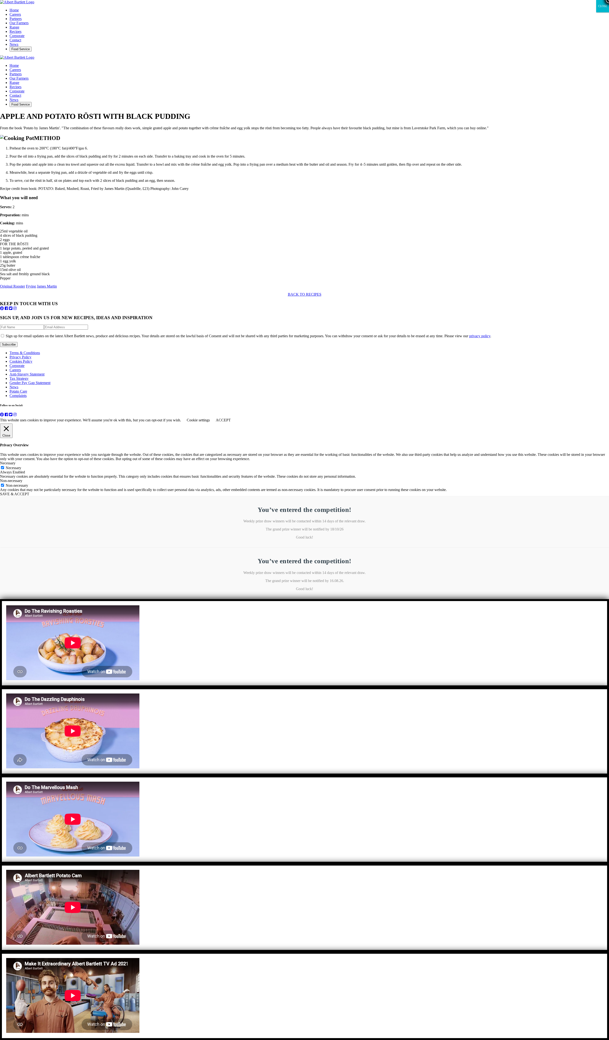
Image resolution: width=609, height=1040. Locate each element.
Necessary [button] (7, 463)
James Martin (47, 286)
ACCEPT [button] (223, 420)
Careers (15, 14)
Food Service (20, 49)
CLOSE (602, 6)
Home (14, 10)
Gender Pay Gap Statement (30, 383)
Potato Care (18, 391)
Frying (31, 286)
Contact (15, 40)
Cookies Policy (21, 361)
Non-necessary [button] (11, 481)
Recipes (15, 31)
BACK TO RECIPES (304, 294)
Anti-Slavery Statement (27, 374)
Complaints (18, 396)
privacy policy (479, 336)
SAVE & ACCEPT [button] (14, 494)
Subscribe (9, 344)
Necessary (13, 468)
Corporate (17, 36)
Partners (16, 19)
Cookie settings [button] (198, 420)
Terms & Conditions (25, 353)
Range (14, 27)
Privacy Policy (20, 357)
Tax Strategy (19, 378)
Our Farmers (19, 23)
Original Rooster (12, 286)
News (14, 44)
